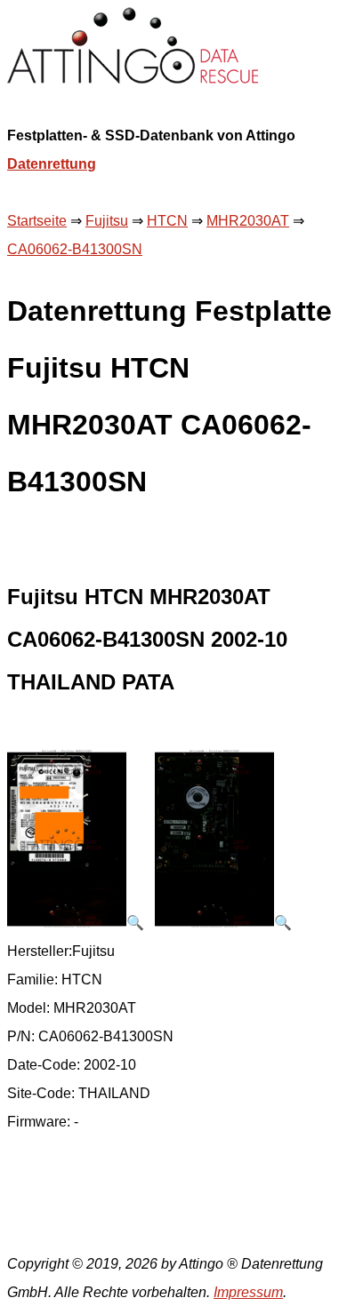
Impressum (248, 1292)
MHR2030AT (247, 220)
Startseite (37, 220)
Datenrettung (51, 163)
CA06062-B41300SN (74, 249)
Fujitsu (106, 220)
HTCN (167, 220)
